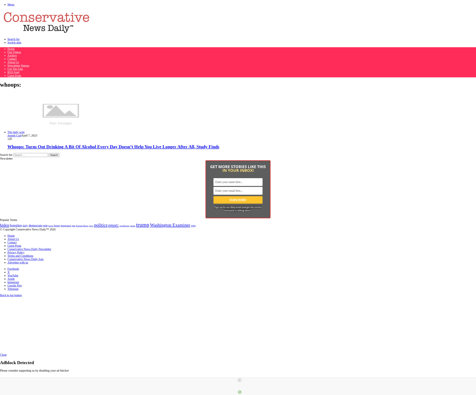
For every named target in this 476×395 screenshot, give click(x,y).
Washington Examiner (170, 225)
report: (113, 225)
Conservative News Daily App (25, 259)
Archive (12, 55)
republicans (124, 226)
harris (50, 226)
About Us (13, 62)
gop (45, 225)
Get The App (15, 68)
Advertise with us (17, 262)
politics (100, 224)
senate (132, 226)
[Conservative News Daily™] (46, 32)
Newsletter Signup (18, 65)
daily (25, 225)
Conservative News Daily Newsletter (29, 249)
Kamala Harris (82, 226)
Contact (12, 58)
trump (142, 225)
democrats (35, 225)
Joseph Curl (14, 135)
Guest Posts (14, 75)
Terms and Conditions (20, 255)
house (57, 225)
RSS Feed (13, 72)
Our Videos (14, 52)
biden (4, 225)
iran (73, 226)
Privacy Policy (16, 252)
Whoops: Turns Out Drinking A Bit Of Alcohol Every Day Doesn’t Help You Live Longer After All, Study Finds (113, 146)
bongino (16, 225)
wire (193, 225)
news (91, 226)
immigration (66, 225)
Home (11, 48)
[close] (239, 380)
